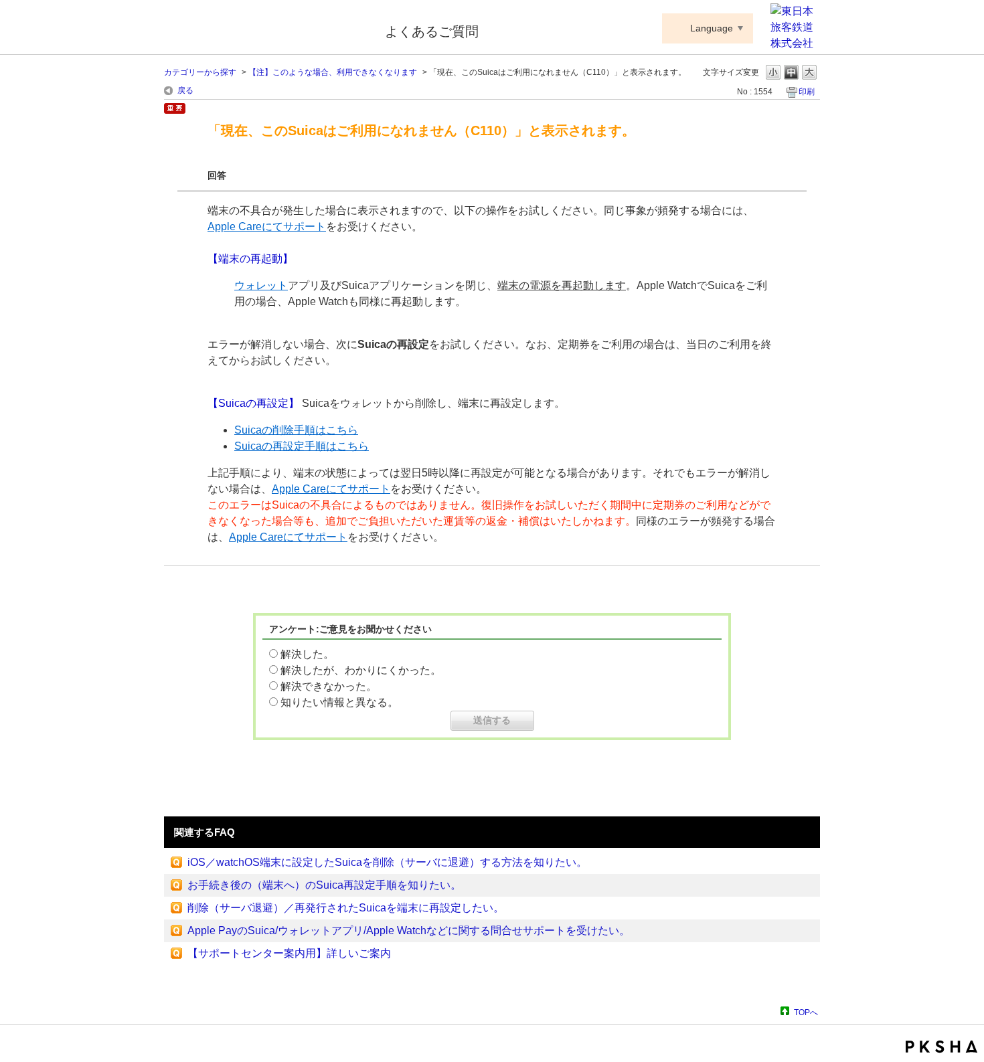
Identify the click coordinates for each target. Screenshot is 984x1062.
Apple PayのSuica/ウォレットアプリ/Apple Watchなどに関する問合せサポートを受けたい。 (408, 930)
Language (711, 28)
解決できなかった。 (328, 686)
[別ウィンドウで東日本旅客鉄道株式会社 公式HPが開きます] (795, 43)
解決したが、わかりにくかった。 (360, 670)
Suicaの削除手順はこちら (296, 430)
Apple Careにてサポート (267, 226)
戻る (185, 90)
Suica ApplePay (265, 28)
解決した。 (307, 654)
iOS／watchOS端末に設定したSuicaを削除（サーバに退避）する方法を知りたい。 (387, 862)
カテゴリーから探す (200, 72)
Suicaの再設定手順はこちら (301, 446)
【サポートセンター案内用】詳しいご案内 (289, 953)
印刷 (807, 91)
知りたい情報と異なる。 (339, 702)
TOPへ (806, 1012)
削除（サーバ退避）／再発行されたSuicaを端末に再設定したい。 (345, 907)
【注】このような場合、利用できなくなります (332, 72)
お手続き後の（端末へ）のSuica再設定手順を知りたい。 (324, 885)
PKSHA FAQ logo (941, 1046)
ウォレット (261, 285)
